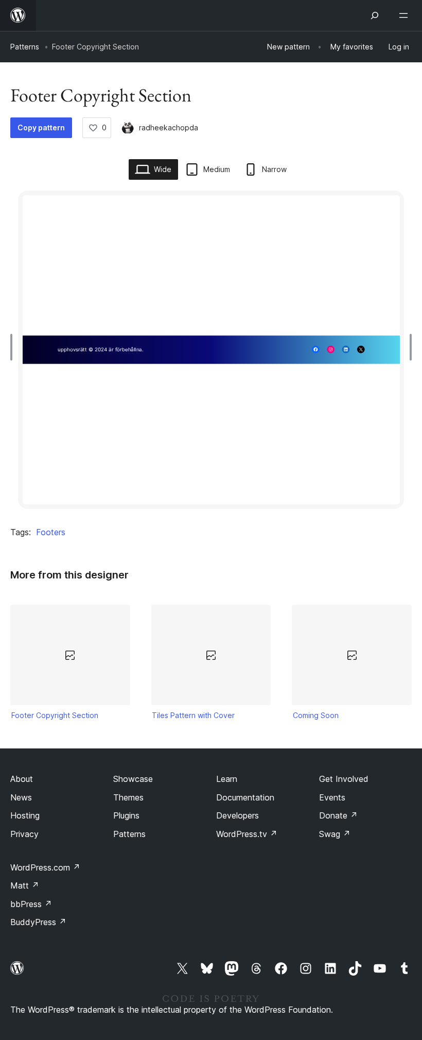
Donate (338, 815)
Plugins (126, 815)
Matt (24, 885)
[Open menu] (405, 15)
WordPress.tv (246, 834)
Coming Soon (316, 715)
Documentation (245, 797)
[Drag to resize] (13, 347)
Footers (50, 532)
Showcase (133, 779)
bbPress (31, 904)
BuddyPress (38, 922)
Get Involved (343, 779)
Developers (237, 815)
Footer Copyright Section (54, 715)
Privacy (24, 834)
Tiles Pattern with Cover (193, 715)
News (21, 797)
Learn (226, 779)
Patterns (24, 46)
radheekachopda (168, 127)
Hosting (25, 815)
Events (332, 797)
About (21, 779)
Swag (334, 834)
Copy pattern (41, 127)
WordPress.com (45, 867)
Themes (128, 797)
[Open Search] (374, 15)
